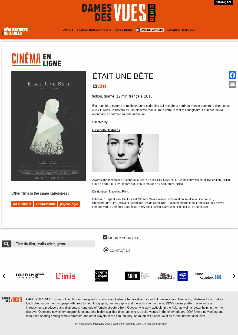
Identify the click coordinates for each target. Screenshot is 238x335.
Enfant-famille (46, 204)
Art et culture (22, 204)
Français (223, 2)
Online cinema (152, 30)
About (68, 30)
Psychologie (69, 204)
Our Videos (123, 30)
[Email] (232, 84)
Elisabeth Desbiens (106, 130)
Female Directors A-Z (94, 30)
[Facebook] (232, 75)
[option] (30, 275)
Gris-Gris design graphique (151, 323)
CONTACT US (119, 251)
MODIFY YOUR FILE (123, 238)
